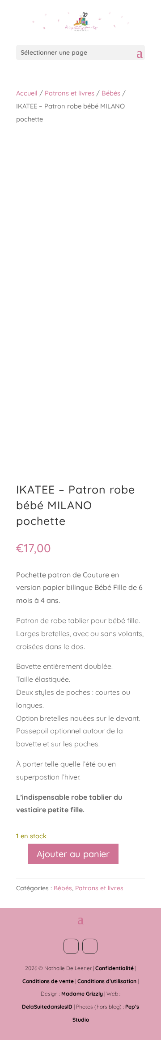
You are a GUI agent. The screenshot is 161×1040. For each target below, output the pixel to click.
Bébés (111, 93)
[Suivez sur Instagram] (89, 946)
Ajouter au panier (73, 853)
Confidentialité (114, 968)
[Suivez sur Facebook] (71, 946)
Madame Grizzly (82, 993)
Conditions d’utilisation (106, 981)
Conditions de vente (48, 981)
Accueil (27, 93)
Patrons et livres (69, 93)
